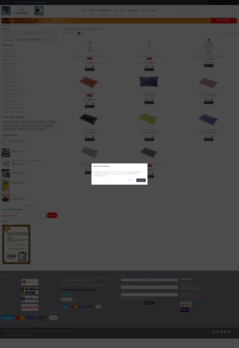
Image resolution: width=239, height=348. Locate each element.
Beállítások (131, 180)
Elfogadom (142, 180)
